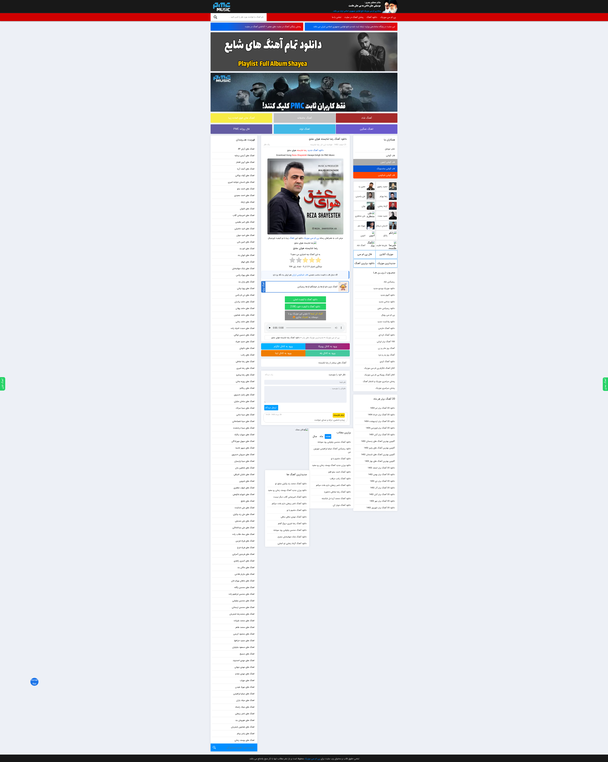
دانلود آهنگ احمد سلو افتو (339, 472)
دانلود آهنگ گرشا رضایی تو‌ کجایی (292, 543)
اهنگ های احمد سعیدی (244, 195)
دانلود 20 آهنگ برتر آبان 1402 (382, 494)
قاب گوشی (390, 155)
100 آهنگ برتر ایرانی (386, 341)
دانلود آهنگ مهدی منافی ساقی (294, 517)
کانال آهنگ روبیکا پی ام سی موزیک (379, 374)
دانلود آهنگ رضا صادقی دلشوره (337, 492)
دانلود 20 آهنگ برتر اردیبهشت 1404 (379, 421)
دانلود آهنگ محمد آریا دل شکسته (336, 498)
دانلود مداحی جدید (387, 301)
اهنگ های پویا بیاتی (245, 288)
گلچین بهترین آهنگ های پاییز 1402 (379, 448)
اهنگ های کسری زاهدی (244, 561)
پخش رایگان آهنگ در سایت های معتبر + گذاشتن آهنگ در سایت (273, 26)
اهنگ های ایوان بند (246, 255)
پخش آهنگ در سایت (353, 17)
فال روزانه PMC (241, 129)
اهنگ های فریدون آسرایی (243, 554)
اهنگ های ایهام (247, 262)
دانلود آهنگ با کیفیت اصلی (305, 299)
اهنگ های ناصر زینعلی (244, 713)
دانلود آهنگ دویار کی (342, 505)
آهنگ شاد (366, 118)
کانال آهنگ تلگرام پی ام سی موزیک (379, 368)
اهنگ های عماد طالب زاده (243, 534)
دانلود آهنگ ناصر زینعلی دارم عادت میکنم (333, 485)
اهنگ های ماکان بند (245, 567)
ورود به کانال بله (327, 353)
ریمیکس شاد (389, 281)
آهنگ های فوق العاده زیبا (241, 118)
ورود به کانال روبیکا (327, 346)
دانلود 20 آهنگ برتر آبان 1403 (382, 434)
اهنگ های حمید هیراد (244, 341)
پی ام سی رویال (388, 315)
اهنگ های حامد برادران (244, 301)
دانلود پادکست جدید (386, 321)
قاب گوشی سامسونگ (386, 168)
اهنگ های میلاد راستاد (244, 707)
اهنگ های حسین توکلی (244, 335)
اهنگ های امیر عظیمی (244, 222)
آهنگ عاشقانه (304, 118)
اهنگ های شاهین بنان (244, 468)
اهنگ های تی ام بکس (244, 295)
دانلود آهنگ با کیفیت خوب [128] (305, 306)
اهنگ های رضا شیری (245, 368)
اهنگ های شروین (246, 481)
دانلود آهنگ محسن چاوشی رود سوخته (334, 442)
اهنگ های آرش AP (246, 149)
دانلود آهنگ (372, 17)
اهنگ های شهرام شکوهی (243, 494)
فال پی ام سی (364, 254)
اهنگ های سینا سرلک (245, 408)
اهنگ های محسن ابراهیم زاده (241, 594)
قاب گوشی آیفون (387, 162)
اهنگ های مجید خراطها (244, 640)
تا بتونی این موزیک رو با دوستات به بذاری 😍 (305, 315)
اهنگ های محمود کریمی (243, 634)
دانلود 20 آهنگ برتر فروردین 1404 (380, 428)
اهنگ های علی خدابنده (244, 507)
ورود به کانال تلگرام (283, 346)
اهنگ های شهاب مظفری (244, 487)
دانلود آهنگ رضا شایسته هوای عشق (328, 139)
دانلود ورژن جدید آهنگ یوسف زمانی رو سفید (331, 465)
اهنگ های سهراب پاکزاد (244, 434)
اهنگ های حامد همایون (244, 315)
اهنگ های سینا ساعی (245, 414)
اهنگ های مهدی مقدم (244, 673)
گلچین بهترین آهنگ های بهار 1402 (380, 461)
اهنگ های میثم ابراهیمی (243, 693)
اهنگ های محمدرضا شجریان (241, 614)
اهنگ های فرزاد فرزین (245, 541)
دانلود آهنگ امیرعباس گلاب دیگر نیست (290, 497)
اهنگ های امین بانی (245, 242)
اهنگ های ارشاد (247, 202)
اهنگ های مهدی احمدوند (243, 660)
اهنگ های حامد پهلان (245, 308)
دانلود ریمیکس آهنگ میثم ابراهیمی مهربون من (332, 450)
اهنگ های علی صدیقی (244, 521)
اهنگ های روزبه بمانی (245, 381)
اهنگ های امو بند (246, 248)
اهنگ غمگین (366, 129)
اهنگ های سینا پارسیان (244, 461)
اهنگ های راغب (247, 355)
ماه (321, 436)
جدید (309, 150)
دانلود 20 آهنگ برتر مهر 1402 (382, 501)
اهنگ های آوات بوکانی (244, 175)
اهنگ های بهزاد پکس (245, 275)
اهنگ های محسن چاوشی (243, 600)
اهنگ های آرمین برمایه (244, 155)
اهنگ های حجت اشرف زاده (242, 328)
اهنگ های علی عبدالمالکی (243, 527)
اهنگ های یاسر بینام (245, 733)
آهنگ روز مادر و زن (386, 348)
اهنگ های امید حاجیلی (244, 228)
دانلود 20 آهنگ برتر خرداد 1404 (381, 414)
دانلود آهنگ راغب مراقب (340, 478)
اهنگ (291, 238)
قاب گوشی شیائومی (386, 175)
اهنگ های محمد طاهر (244, 627)
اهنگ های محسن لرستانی (243, 607)
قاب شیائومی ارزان (300, 275)
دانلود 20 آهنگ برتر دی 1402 (382, 481)
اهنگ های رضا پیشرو (245, 374)
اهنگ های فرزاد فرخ (245, 547)
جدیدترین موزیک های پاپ (312, 337)
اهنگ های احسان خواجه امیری (241, 182)
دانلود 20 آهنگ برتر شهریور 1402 (380, 507)
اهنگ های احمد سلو (245, 188)
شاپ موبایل (390, 149)
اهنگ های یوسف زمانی (244, 740)
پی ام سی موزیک (221, 7)
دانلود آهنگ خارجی (386, 328)
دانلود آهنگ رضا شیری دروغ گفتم (292, 523)
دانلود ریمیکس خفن (386, 308)
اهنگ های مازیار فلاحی (244, 574)
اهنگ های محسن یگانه (244, 587)
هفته (328, 436)
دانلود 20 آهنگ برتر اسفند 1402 (381, 468)
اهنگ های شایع (247, 501)
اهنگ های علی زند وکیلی (243, 514)
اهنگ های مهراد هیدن (244, 687)
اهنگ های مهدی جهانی (244, 667)
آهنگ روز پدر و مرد (386, 355)
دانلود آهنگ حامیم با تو (341, 458)
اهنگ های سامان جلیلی (244, 401)
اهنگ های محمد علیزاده (244, 620)
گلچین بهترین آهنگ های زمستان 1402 (378, 441)
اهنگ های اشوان (247, 208)
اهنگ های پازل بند (246, 281)
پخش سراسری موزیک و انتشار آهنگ (379, 381)
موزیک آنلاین (386, 254)
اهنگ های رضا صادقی (245, 361)
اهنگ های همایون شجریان (242, 727)
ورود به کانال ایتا (283, 353)
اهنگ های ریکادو (247, 388)
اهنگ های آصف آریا (245, 169)
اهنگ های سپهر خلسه (244, 448)
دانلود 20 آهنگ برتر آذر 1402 (382, 487)
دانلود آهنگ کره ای (387, 335)
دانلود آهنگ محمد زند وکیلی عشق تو (291, 483)
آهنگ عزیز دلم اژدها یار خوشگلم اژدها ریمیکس (317, 286)
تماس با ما (336, 17)
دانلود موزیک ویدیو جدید (384, 288)
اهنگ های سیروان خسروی (243, 454)
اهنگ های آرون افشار (245, 162)
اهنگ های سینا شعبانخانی (243, 421)
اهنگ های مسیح (247, 654)
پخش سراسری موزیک (385, 388)
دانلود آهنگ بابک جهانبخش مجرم (292, 536)
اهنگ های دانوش (246, 348)
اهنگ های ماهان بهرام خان (242, 580)
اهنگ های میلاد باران (245, 700)
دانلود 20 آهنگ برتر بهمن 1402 (381, 474)
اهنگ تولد (304, 129)
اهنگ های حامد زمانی (245, 321)
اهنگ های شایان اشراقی (244, 474)
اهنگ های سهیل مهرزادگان (242, 441)
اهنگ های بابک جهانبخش (243, 268)
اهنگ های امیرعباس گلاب (243, 215)
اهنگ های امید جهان (245, 235)
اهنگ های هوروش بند (244, 720)
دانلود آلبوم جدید (387, 295)
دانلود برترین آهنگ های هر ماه (364, 264)
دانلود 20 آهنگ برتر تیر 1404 (382, 408)
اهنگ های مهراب (247, 680)
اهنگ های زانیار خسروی (244, 394)
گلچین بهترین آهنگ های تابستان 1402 (378, 454)
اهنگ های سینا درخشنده (243, 428)
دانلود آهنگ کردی (387, 361)
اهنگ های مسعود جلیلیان (243, 647)
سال (315, 436)
